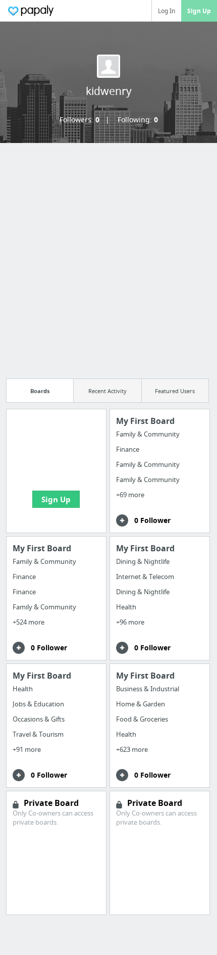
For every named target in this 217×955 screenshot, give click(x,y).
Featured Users (175, 391)
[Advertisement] (108, 257)
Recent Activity (107, 391)
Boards (39, 391)
